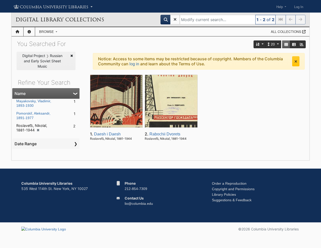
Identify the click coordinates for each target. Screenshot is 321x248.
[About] (29, 31)
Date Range (26, 143)
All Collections (286, 31)
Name (20, 93)
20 (273, 44)
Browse (47, 31)
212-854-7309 (136, 189)
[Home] (17, 31)
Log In (298, 7)
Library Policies (224, 194)
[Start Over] (175, 19)
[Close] (295, 61)
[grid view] (286, 44)
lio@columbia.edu (139, 204)
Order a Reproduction (229, 183)
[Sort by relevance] (260, 44)
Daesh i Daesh (107, 134)
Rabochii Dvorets (164, 134)
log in (134, 64)
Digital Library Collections (60, 20)
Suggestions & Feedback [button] (232, 200)
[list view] (294, 44)
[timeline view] (302, 44)
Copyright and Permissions (233, 189)
